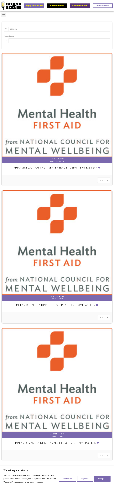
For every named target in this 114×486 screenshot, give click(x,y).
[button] (3, 15)
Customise (67, 478)
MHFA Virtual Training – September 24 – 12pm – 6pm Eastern (55, 167)
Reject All (85, 478)
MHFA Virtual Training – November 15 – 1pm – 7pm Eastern (55, 442)
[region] (57, 476)
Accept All (102, 478)
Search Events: (9, 36)
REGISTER (104, 180)
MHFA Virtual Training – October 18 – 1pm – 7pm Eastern (55, 305)
